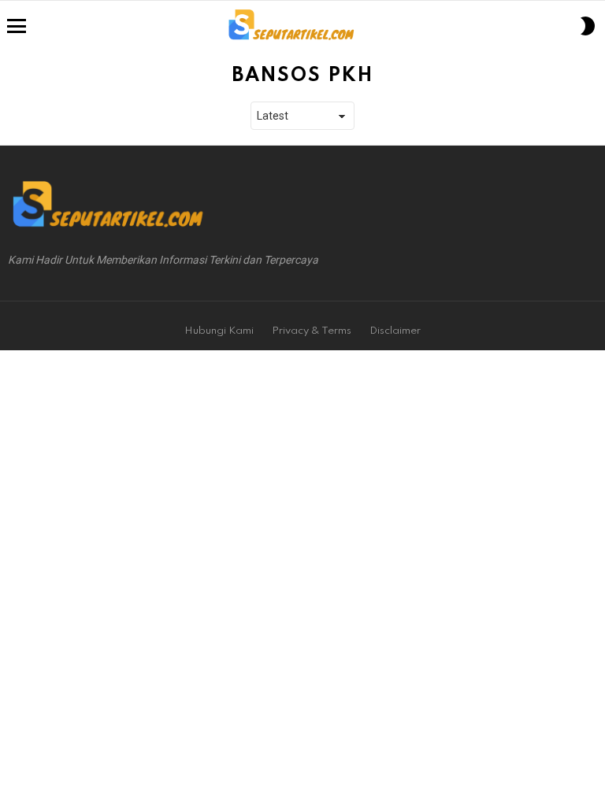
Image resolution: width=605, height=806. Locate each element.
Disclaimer (395, 331)
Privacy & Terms (311, 331)
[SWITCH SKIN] (587, 26)
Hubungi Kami (219, 331)
